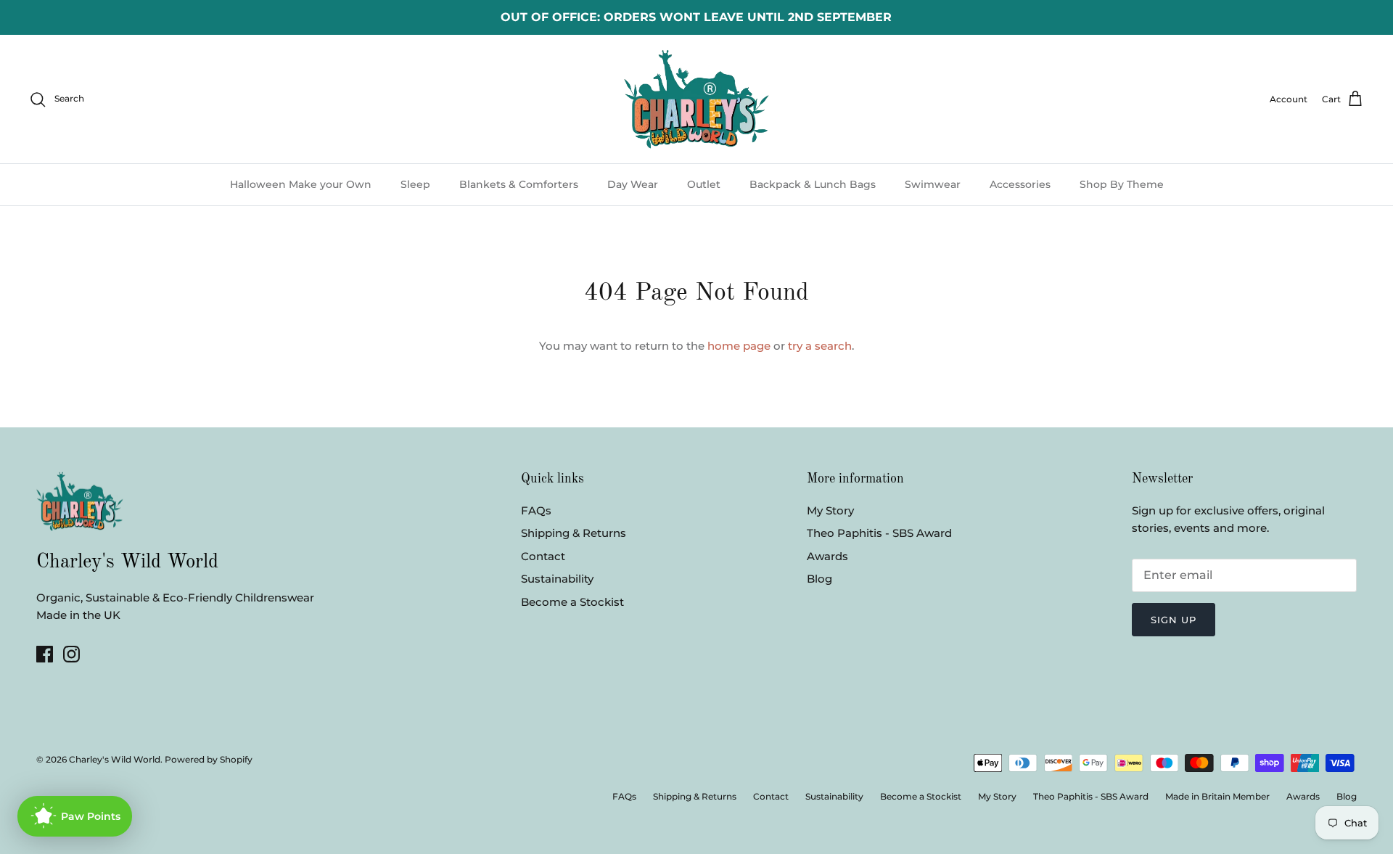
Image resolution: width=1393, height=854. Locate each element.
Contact (543, 556)
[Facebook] (44, 654)
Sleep (415, 184)
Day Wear (632, 184)
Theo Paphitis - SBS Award (879, 533)
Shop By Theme (1122, 184)
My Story (830, 510)
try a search (820, 346)
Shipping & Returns (573, 533)
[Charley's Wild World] (696, 99)
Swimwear (933, 184)
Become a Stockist (572, 602)
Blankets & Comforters (518, 184)
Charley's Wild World (114, 759)
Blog (819, 579)
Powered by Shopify (208, 759)
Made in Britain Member (1217, 796)
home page (739, 346)
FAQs (536, 510)
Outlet (703, 184)
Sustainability (557, 579)
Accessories (1020, 184)
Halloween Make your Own (300, 184)
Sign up (1173, 619)
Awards (827, 556)
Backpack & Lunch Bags (812, 184)
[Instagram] (71, 654)
